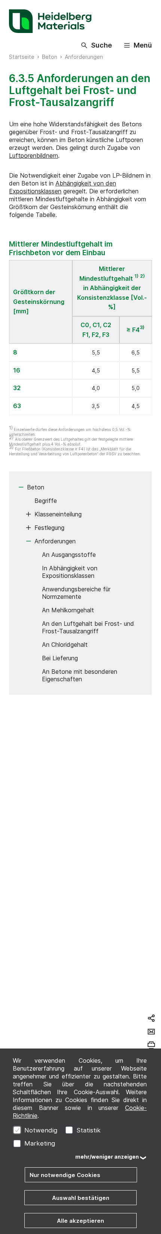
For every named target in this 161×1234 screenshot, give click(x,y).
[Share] (151, 1018)
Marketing (39, 1143)
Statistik (88, 1130)
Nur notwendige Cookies (65, 1175)
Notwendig (40, 1130)
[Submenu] (21, 487)
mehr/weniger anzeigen (107, 1156)
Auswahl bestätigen (80, 1197)
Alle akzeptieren (80, 1220)
